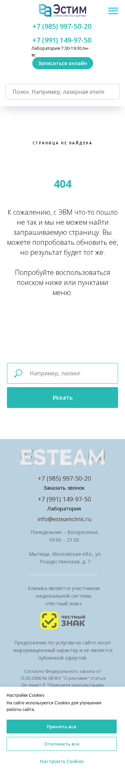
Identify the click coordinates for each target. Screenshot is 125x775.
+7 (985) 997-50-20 (61, 26)
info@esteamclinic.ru (64, 519)
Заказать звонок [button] (64, 487)
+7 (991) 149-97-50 (61, 40)
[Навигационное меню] (113, 11)
